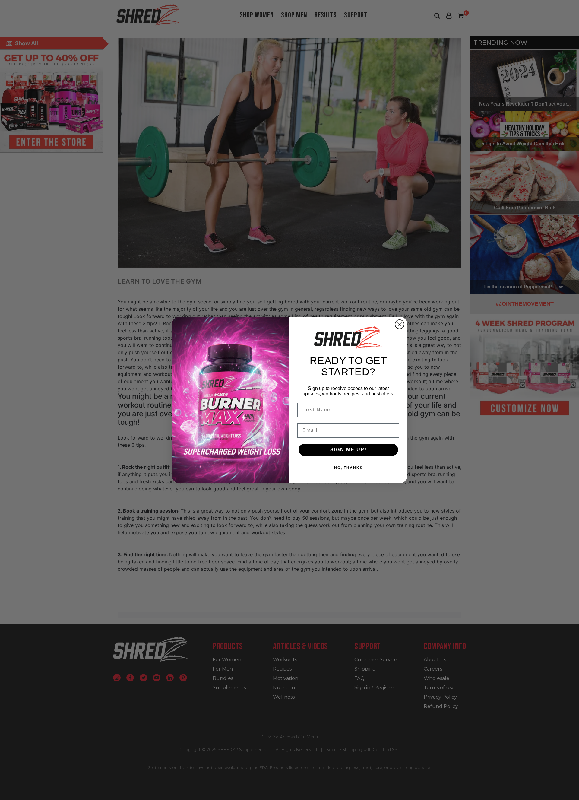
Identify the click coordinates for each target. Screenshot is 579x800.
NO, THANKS (348, 468)
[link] (348, 337)
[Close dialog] (399, 324)
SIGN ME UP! (348, 449)
